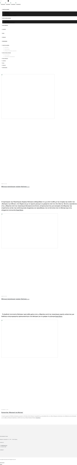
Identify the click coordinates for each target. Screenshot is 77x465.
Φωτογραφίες (7, 21)
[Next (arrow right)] (1, 464)
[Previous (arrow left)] (0, 464)
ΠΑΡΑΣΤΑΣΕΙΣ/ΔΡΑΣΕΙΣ (6, 18)
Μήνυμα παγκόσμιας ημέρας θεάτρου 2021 (15, 299)
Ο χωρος (4, 29)
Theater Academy (5, 9)
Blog (3, 33)
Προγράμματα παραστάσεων (10, 22)
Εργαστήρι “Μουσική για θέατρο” (12, 412)
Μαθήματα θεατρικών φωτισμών (10, 15)
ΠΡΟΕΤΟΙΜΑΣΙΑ (5, 25)
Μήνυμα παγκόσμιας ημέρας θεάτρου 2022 (15, 186)
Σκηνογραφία (7, 13)
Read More (19, 210)
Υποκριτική (6, 12)
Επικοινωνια (4, 41)
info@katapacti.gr (4, 445)
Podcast (4, 37)
